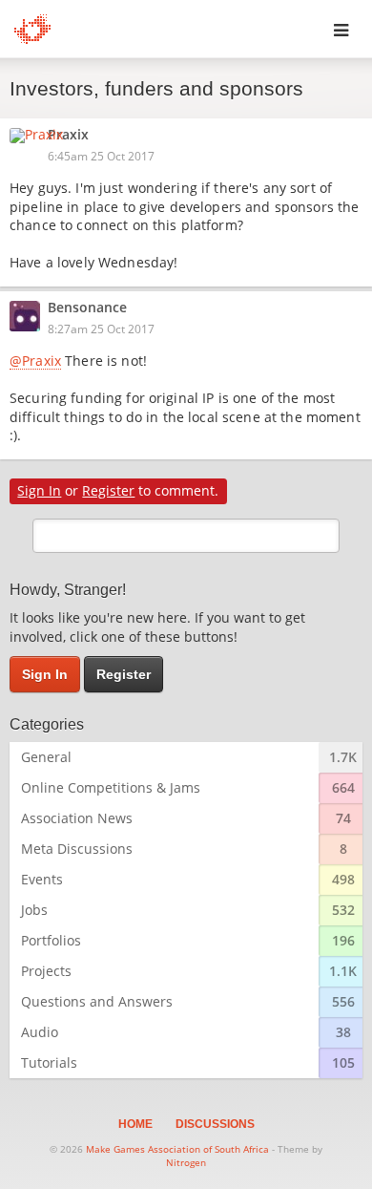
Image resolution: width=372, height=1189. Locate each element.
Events (42, 879)
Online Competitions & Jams (110, 787)
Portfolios (51, 940)
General (46, 757)
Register (108, 490)
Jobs (34, 910)
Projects (46, 971)
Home (135, 1124)
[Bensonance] (31, 316)
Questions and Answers (97, 1001)
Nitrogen (186, 1162)
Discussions (215, 1124)
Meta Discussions (77, 848)
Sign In (39, 490)
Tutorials (49, 1062)
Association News (77, 818)
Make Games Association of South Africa (177, 1149)
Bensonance (87, 308)
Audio (39, 1032)
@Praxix (35, 362)
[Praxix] (42, 135)
